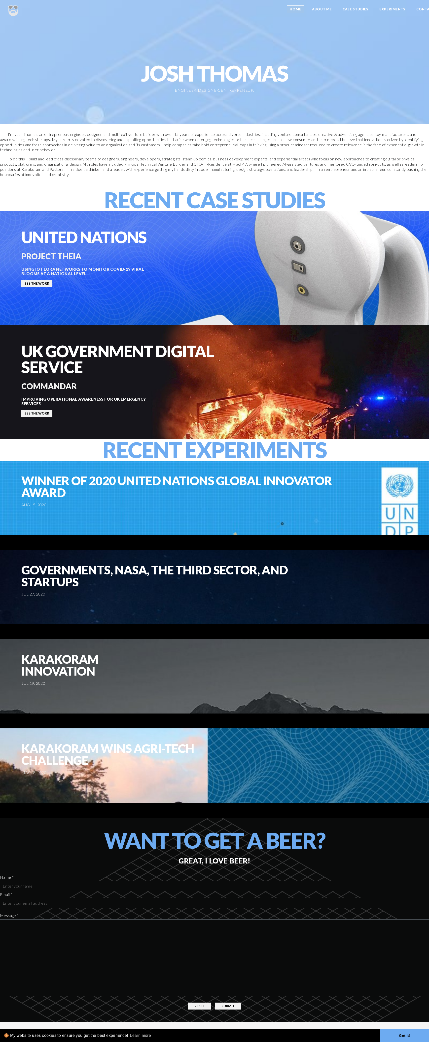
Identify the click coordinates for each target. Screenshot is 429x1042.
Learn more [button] (140, 1035)
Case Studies (356, 9)
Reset (199, 1006)
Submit (228, 1006)
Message (9, 915)
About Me (322, 9)
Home (295, 9)
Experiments (392, 9)
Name (7, 877)
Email (6, 894)
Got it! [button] (404, 1036)
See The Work (37, 283)
